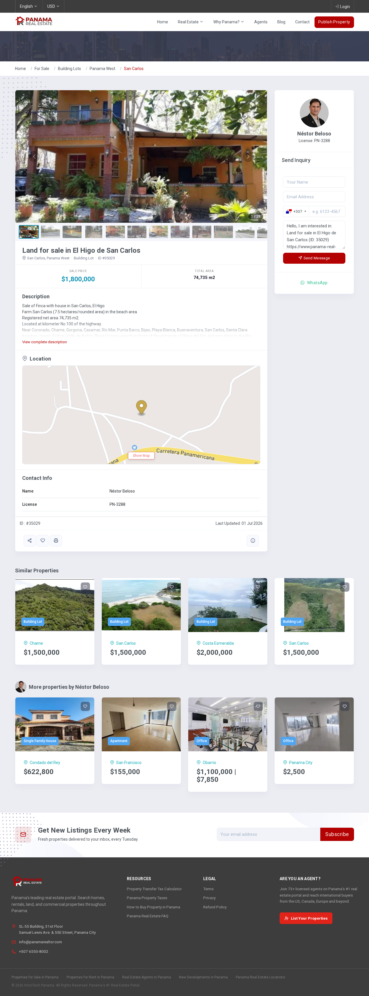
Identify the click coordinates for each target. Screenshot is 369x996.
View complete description (44, 342)
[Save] (43, 541)
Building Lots (69, 68)
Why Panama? (226, 22)
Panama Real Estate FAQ (147, 916)
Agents (261, 22)
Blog (281, 22)
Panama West (102, 68)
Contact (302, 22)
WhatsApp (317, 282)
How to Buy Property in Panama (153, 907)
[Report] (253, 541)
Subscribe (337, 834)
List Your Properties (309, 918)
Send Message (317, 258)
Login (345, 6)
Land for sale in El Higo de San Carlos (81, 250)
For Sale (42, 68)
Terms (208, 888)
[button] (34, 156)
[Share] (30, 541)
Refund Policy (215, 907)
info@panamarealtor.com (40, 942)
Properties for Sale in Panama (35, 977)
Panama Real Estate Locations (260, 977)
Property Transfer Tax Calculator (154, 888)
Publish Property (334, 22)
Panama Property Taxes (147, 897)
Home (162, 22)
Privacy (209, 897)
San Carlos (134, 68)
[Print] (56, 541)
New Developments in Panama (203, 977)
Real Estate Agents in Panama (146, 977)
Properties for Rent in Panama (90, 977)
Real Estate (188, 22)
